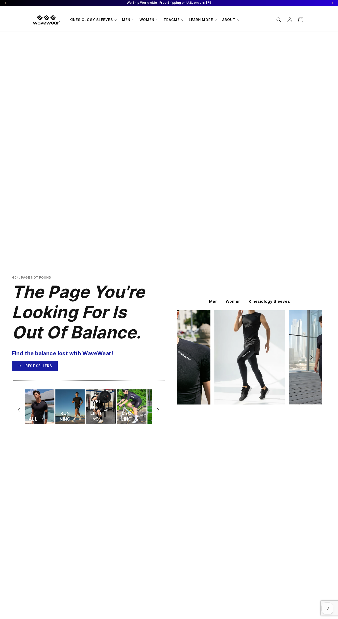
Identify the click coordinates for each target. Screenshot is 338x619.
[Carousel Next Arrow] (332, 3)
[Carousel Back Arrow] (5, 3)
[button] (278, 19)
